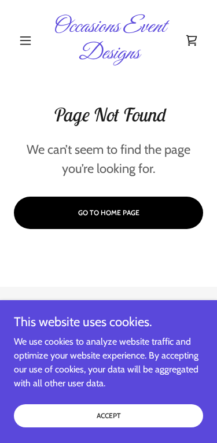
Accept (109, 415)
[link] (108, 40)
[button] (28, 40)
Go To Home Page (108, 212)
